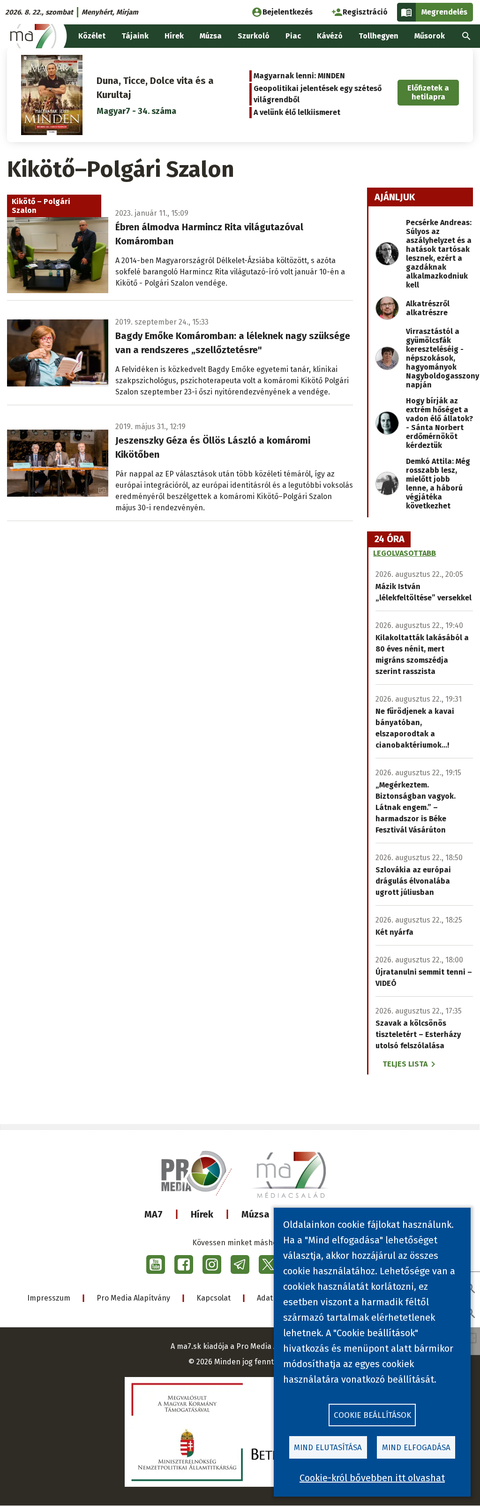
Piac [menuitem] (293, 35)
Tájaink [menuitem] (135, 35)
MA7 (153, 1214)
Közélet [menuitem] (91, 35)
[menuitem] (466, 36)
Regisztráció (365, 12)
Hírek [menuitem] (174, 35)
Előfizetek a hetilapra (428, 92)
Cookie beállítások (372, 1415)
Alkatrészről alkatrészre (428, 308)
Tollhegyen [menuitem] (378, 35)
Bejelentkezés (287, 12)
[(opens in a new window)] (155, 1264)
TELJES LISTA (405, 1063)
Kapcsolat (213, 1298)
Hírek (202, 1214)
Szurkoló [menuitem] (254, 35)
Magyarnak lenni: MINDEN (299, 75)
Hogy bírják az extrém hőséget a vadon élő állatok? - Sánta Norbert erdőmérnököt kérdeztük (439, 423)
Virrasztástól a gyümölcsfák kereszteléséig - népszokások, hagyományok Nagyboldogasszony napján (442, 358)
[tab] (389, 539)
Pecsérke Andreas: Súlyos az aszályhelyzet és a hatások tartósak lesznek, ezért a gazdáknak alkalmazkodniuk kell (439, 253)
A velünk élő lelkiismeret (297, 112)
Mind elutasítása (328, 1448)
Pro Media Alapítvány (133, 1298)
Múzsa (255, 1214)
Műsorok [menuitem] (429, 35)
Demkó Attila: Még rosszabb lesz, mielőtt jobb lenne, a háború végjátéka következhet (438, 483)
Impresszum (48, 1298)
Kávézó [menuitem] (330, 35)
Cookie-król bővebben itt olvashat (372, 1477)
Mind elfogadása (416, 1448)
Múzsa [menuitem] (211, 35)
